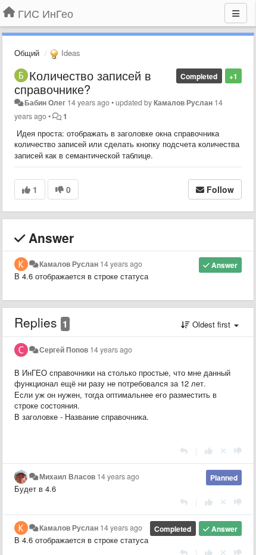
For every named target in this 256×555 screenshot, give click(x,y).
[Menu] (235, 13)
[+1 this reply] (209, 450)
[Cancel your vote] (223, 450)
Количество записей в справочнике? (82, 82)
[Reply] (184, 450)
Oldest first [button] (211, 324)
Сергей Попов (63, 349)
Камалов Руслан (183, 102)
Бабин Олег (44, 102)
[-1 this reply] (238, 450)
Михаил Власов (67, 476)
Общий (26, 52)
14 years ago (121, 263)
